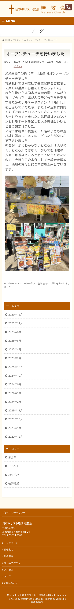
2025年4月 (14, 349)
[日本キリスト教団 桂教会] (37, 10)
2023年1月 (14, 428)
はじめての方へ (12, 563)
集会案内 (8, 556)
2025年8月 (14, 332)
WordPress (26, 599)
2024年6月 (14, 384)
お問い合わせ (11, 583)
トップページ (11, 543)
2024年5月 (14, 393)
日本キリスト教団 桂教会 (33, 595)
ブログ (7, 576)
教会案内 (8, 549)
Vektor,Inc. (61, 599)
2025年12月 (15, 314)
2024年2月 (14, 401)
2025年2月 (14, 358)
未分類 (12, 457)
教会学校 (13, 474)
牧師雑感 (13, 483)
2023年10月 (15, 419)
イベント (18, 66)
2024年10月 (15, 375)
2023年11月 (15, 410)
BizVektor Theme (43, 599)
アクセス (8, 569)
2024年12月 (15, 367)
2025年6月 (14, 340)
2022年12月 (15, 436)
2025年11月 (15, 323)
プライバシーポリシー (13, 512)
